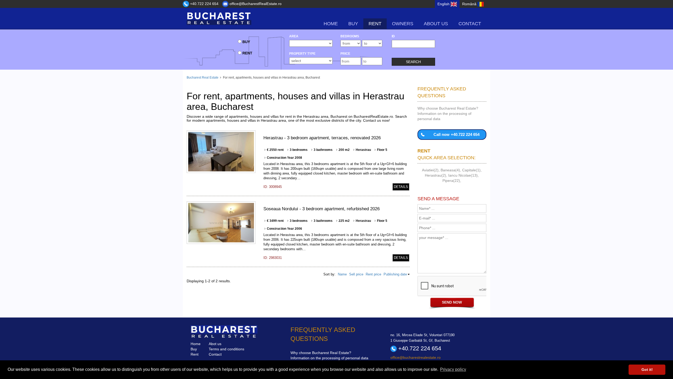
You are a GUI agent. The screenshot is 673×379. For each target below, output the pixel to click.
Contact (469, 23)
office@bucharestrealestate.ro (415, 357)
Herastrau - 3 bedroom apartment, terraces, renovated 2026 (322, 137)
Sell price (356, 274)
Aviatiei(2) (430, 170)
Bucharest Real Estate (202, 77)
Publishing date (395, 274)
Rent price (373, 274)
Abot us (215, 344)
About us (436, 23)
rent (375, 23)
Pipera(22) (451, 180)
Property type (302, 53)
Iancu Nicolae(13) (463, 175)
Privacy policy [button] (453, 369)
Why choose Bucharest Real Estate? (447, 108)
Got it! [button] (647, 369)
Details (401, 187)
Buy (194, 349)
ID (393, 36)
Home (331, 23)
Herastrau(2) (435, 175)
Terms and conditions (226, 349)
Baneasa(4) (450, 170)
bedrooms (349, 36)
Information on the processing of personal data (329, 358)
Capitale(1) (471, 170)
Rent (194, 354)
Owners (402, 23)
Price (345, 53)
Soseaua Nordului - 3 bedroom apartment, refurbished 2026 (321, 208)
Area (293, 36)
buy (353, 23)
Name (342, 274)
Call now (457, 134)
